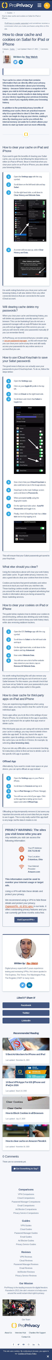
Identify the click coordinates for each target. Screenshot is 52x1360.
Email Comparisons (26, 1205)
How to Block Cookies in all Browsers (24, 1113)
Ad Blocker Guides (26, 1241)
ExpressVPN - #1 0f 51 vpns (19, 906)
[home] (3, 13)
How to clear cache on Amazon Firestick (26, 1141)
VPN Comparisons (26, 1194)
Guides (9, 13)
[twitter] (15, 62)
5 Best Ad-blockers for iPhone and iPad (25, 1054)
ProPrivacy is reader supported (17, 23)
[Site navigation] (39, 6)
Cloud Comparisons (25, 1198)
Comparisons (26, 1189)
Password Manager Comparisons (26, 1202)
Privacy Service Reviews (26, 1276)
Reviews (26, 1252)
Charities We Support (37, 1333)
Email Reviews (26, 1268)
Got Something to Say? (27, 1169)
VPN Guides (26, 1225)
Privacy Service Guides (26, 1244)
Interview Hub (20, 1333)
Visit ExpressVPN (25, 920)
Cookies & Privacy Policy (27, 1354)
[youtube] (23, 1344)
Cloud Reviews (26, 1261)
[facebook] (13, 1344)
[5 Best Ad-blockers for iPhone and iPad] (26, 1051)
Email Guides (26, 1237)
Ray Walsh (31, 57)
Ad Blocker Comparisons (26, 1209)
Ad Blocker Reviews (26, 1272)
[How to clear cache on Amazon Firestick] (26, 1137)
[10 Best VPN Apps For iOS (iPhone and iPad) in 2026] (26, 1080)
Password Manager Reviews (26, 1264)
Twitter (25, 1013)
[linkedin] (21, 62)
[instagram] (28, 1344)
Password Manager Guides (26, 1233)
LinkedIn (26, 1020)
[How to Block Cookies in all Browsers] (26, 1110)
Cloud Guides (26, 1229)
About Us (8, 1333)
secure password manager (15, 341)
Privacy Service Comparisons (25, 1213)
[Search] (47, 6)
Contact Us (26, 1337)
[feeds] (39, 1344)
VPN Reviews (26, 1257)
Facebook (26, 1005)
